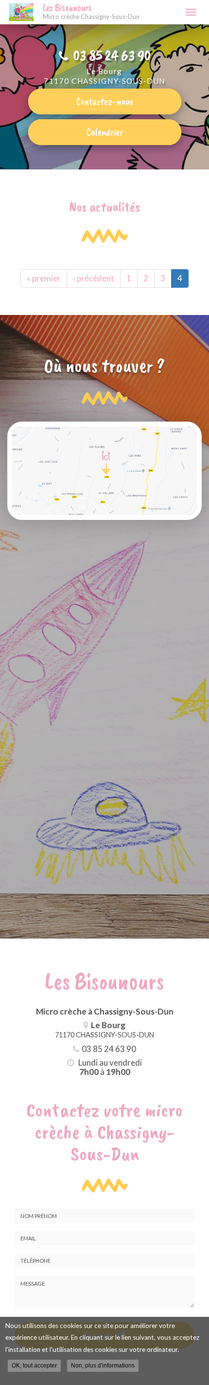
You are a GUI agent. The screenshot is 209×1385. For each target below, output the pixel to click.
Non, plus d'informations (103, 1365)
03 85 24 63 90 (112, 55)
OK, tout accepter (34, 1365)
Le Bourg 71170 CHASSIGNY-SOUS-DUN (104, 76)
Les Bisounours (91, 11)
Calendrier (105, 132)
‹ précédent (93, 278)
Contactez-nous (104, 101)
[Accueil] (21, 12)
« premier (44, 278)
